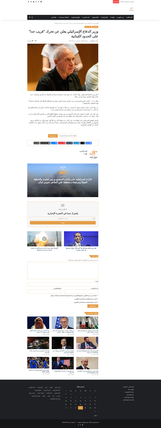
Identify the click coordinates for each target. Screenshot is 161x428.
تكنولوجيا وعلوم (76, 17)
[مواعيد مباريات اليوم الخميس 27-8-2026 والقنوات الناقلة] (38, 362)
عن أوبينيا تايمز (130, 394)
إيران (46, 387)
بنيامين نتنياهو (32, 393)
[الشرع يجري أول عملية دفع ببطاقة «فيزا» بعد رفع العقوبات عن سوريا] (87, 343)
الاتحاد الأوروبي (32, 387)
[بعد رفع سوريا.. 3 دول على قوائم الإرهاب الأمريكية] (63, 363)
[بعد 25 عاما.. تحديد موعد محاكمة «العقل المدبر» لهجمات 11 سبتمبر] (38, 323)
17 (95, 404)
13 (80, 401)
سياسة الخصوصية (129, 392)
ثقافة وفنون (95, 17)
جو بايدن (58, 396)
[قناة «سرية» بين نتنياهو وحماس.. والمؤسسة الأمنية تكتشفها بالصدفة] (87, 363)
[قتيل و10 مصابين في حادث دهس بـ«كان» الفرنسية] (38, 343)
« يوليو (95, 415)
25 (90, 407)
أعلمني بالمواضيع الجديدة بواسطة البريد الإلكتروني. (85, 302)
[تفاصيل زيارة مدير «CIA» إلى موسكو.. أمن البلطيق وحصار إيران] (63, 343)
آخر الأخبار (89, 23)
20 (80, 404)
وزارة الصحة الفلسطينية (55, 398)
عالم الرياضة (105, 17)
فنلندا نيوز (53, 17)
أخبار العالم (129, 17)
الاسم (96, 281)
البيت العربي (86, 17)
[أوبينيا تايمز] (131, 9)
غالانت (93, 101)
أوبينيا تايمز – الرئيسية (128, 386)
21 (75, 404)
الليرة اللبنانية (49, 393)
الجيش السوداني (47, 390)
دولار (53, 396)
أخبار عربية (87, 27)
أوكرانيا (50, 387)
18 (90, 404)
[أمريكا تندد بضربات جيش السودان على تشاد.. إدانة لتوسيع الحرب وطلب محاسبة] (63, 323)
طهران (43, 396)
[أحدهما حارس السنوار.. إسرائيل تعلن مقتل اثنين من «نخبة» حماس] (87, 323)
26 (85, 407)
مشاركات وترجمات (64, 17)
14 (75, 401)
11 (90, 401)
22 (71, 404)
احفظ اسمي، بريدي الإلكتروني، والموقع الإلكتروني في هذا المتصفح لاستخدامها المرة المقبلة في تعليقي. (73, 295)
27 (80, 407)
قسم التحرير (92, 40)
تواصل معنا (131, 389)
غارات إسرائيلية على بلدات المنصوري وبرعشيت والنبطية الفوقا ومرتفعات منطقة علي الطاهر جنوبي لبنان (63, 181)
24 (95, 407)
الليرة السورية (57, 393)
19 (85, 404)
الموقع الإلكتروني (57, 288)
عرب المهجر (121, 17)
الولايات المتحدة (40, 393)
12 (85, 401)
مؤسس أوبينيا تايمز (129, 397)
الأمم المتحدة (40, 387)
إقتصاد (112, 17)
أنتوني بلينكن (57, 387)
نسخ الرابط (53, 136)
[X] (84, 154)
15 (70, 401)
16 (66, 401)
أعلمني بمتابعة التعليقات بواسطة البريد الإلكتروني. (85, 299)
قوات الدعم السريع (36, 396)
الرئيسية (95, 23)
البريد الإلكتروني (94, 288)
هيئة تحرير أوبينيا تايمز (128, 399)
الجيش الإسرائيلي (56, 390)
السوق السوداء (38, 390)
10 (95, 401)
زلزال (49, 396)
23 (66, 404)
